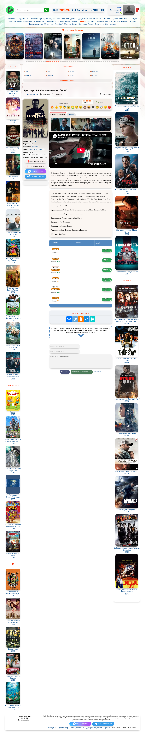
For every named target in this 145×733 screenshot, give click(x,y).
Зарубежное (33, 149)
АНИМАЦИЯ (92, 10)
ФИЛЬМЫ (64, 10)
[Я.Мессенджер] (92, 319)
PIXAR (94, 75)
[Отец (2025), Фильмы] (91, 59)
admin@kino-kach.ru (77, 728)
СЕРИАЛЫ (78, 10)
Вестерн (117, 21)
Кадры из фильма (57, 114)
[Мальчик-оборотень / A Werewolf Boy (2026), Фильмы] (14, 59)
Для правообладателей (94, 728)
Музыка (133, 21)
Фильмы (35, 146)
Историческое (38, 21)
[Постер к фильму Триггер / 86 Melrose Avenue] (35, 137)
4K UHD (95, 71)
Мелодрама (27, 21)
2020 (34, 141)
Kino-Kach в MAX (37, 171)
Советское (33, 19)
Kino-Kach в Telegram (37, 176)
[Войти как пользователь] (129, 10)
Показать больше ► (67, 80)
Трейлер (71, 114)
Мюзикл (67, 24)
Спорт (74, 24)
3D (49, 71)
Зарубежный (23, 19)
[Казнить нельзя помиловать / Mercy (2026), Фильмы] (72, 59)
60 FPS (72, 71)
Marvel (72, 75)
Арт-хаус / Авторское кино (49, 19)
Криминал (50, 21)
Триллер (82, 21)
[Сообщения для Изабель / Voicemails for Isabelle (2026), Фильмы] (33, 59)
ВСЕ (55, 10)
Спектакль (82, 24)
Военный (124, 21)
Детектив (100, 21)
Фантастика (97, 19)
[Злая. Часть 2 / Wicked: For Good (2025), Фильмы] (129, 59)
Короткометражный (62, 21)
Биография (91, 21)
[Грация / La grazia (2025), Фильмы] (53, 59)
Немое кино (99, 24)
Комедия (133, 19)
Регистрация (114, 10)
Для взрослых (110, 24)
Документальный (85, 19)
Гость (119, 7)
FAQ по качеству (62, 728)
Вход (118, 12)
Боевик (74, 21)
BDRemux (51, 75)
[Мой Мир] (86, 319)
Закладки (51, 728)
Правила (97, 372)
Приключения (117, 19)
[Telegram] (75, 319)
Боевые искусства (36, 24)
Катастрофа (48, 24)
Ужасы (126, 19)
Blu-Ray (28, 75)
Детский (73, 19)
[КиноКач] (10, 10)
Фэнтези (107, 19)
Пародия (12, 21)
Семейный (59, 24)
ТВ (102, 10)
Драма (19, 21)
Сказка (90, 24)
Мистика (108, 21)
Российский (12, 19)
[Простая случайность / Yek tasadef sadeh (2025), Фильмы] (110, 59)
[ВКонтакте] (69, 319)
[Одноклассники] (81, 319)
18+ (26, 71)
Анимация (65, 19)
